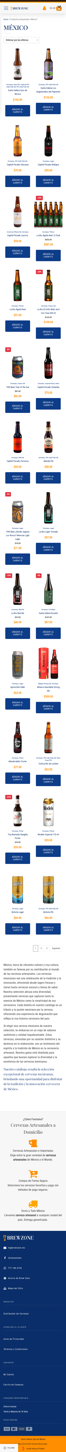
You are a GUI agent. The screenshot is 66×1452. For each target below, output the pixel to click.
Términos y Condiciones (16, 1349)
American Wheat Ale (14, 232)
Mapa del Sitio (15, 1288)
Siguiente (56, 948)
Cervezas (9, 84)
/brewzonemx (14, 1258)
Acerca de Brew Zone (19, 1278)
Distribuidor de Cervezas (16, 1313)
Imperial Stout (50, 383)
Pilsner (51, 232)
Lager (52, 161)
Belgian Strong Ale (44, 684)
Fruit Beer (52, 609)
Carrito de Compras (13, 1384)
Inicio (6, 19)
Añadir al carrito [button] (17, 110)
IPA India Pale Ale (23, 87)
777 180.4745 (15, 1268)
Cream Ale (52, 306)
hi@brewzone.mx (16, 1248)
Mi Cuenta (9, 1374)
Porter (21, 758)
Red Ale (21, 458)
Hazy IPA (17, 84)
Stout (57, 383)
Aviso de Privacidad (14, 1339)
